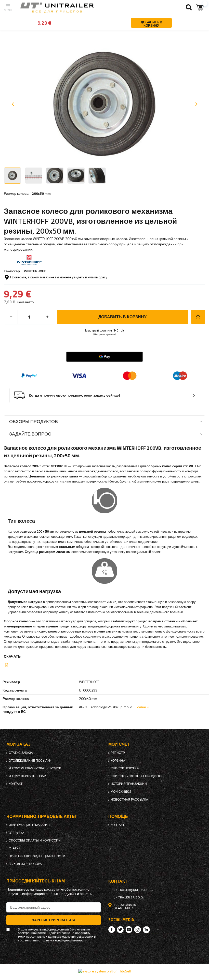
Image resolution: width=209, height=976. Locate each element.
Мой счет (119, 744)
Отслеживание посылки (30, 760)
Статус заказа (21, 752)
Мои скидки (121, 791)
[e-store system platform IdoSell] (104, 971)
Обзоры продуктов (33, 421)
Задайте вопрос (30, 433)
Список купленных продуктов (137, 776)
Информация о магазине (30, 825)
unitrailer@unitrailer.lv (133, 889)
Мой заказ (18, 744)
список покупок (125, 768)
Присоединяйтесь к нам (35, 881)
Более (141, 707)
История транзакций (129, 783)
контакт (15, 783)
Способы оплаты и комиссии (35, 840)
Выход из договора (25, 863)
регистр (118, 752)
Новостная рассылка (129, 799)
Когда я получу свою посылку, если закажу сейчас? (75, 395)
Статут (14, 848)
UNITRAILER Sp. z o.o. (128, 897)
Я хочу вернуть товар (27, 776)
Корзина (118, 760)
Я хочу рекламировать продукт (36, 768)
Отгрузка (16, 832)
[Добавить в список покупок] (198, 317)
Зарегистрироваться (53, 920)
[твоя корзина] (200, 7)
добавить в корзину (122, 317)
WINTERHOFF (35, 271)
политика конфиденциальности (37, 856)
